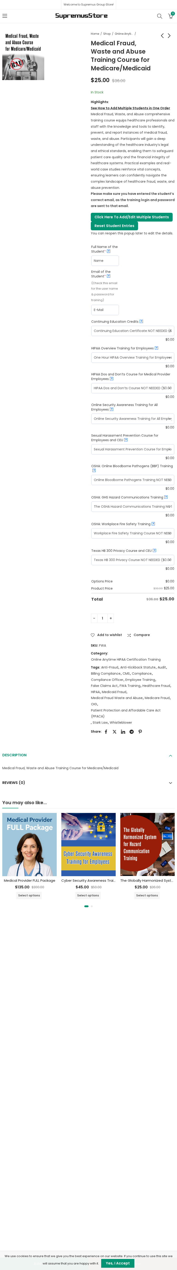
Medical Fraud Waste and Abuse (117, 698)
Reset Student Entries (114, 225)
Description (14, 755)
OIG (94, 704)
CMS (126, 673)
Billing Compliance (106, 673)
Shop (107, 34)
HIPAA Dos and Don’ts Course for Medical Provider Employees (130, 376)
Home (95, 34)
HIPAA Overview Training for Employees (124, 348)
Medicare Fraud (157, 698)
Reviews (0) (13, 782)
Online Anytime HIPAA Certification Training (124, 34)
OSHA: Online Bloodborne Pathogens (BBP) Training (132, 468)
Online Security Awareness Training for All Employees (124, 407)
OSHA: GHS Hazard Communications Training (129, 497)
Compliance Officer (107, 679)
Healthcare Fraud (156, 685)
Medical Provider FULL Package (29, 880)
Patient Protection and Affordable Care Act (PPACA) (126, 713)
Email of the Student (105, 274)
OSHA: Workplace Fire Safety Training (122, 524)
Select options (29, 895)
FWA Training (130, 685)
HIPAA (95, 692)
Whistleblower (121, 722)
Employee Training (140, 679)
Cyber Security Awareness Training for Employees (103, 880)
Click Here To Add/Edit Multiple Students (131, 217)
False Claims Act (104, 685)
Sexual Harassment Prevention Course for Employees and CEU (124, 437)
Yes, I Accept (118, 1263)
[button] (86, 906)
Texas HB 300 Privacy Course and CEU (123, 550)
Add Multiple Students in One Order (130, 108)
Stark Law (100, 722)
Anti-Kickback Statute (138, 667)
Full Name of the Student (105, 249)
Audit (162, 667)
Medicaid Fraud (114, 692)
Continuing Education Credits (116, 321)
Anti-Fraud (109, 667)
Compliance (142, 673)
